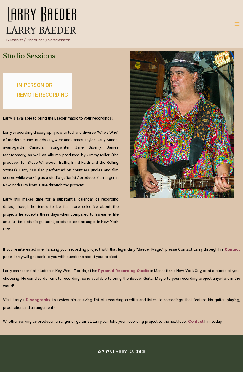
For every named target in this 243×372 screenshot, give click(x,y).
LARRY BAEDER (41, 30)
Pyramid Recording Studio (123, 270)
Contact (232, 249)
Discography (38, 299)
